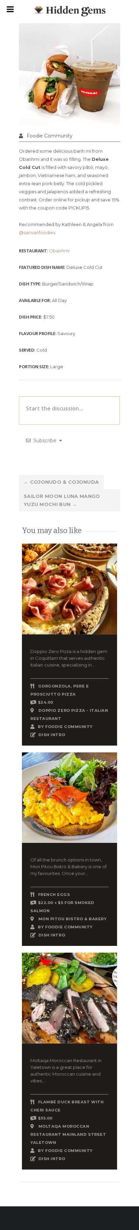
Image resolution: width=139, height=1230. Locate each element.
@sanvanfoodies (37, 232)
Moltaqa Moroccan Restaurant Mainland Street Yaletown (68, 1134)
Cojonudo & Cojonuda (61, 482)
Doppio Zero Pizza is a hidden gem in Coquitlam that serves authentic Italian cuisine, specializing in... (68, 658)
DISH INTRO (51, 734)
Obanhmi (59, 250)
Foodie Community (50, 136)
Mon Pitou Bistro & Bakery (72, 919)
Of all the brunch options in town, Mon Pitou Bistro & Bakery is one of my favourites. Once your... (68, 866)
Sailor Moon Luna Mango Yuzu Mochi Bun (62, 500)
